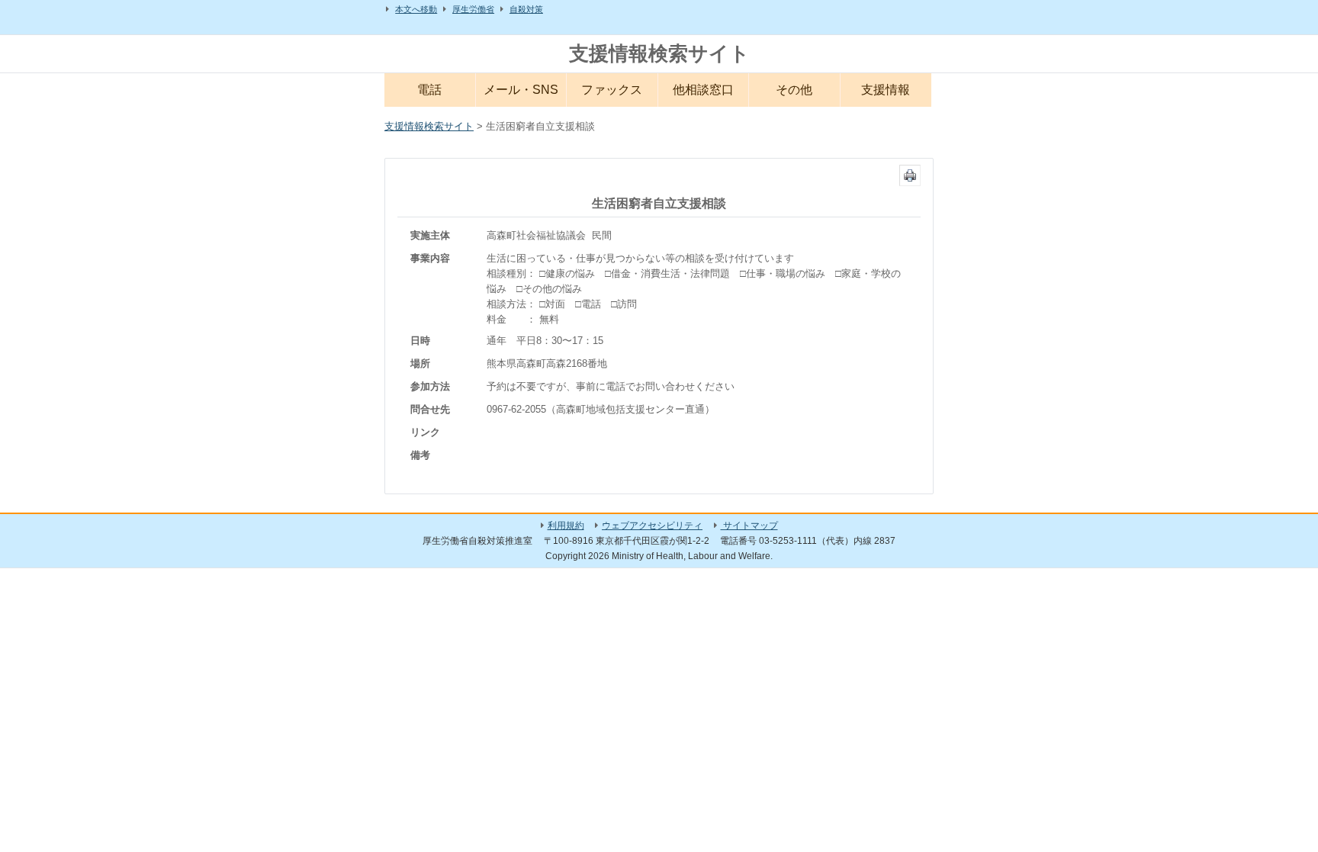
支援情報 (885, 89)
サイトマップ (749, 525)
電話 (429, 89)
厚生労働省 (473, 9)
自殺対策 (526, 9)
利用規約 (566, 525)
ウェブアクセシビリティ (652, 525)
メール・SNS (521, 89)
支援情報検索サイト (659, 53)
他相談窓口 (703, 89)
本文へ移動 (416, 9)
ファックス (611, 89)
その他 (794, 89)
